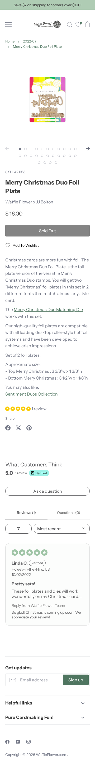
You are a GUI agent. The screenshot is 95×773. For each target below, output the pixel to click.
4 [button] (36, 149)
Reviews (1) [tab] (26, 512)
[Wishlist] (78, 25)
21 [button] (70, 156)
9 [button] (64, 149)
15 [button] (36, 156)
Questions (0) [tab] (68, 512)
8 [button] (59, 149)
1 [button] (20, 149)
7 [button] (53, 149)
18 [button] (53, 156)
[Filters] (18, 529)
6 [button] (47, 149)
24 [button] (45, 162)
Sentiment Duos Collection (31, 394)
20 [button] (64, 156)
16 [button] (42, 156)
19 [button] (59, 156)
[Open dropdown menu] (83, 702)
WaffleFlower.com (51, 755)
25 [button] (50, 162)
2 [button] (25, 149)
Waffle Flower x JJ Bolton (29, 201)
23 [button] (39, 162)
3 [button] (31, 149)
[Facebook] (7, 742)
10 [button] (70, 149)
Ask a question (47, 491)
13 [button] (25, 156)
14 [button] (31, 156)
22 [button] (75, 156)
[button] (18, 408)
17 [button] (47, 156)
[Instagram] (28, 742)
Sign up (75, 679)
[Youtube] (18, 742)
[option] (47, 99)
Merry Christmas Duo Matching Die (48, 309)
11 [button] (75, 149)
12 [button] (20, 156)
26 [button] (56, 162)
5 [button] (42, 149)
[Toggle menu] (8, 24)
